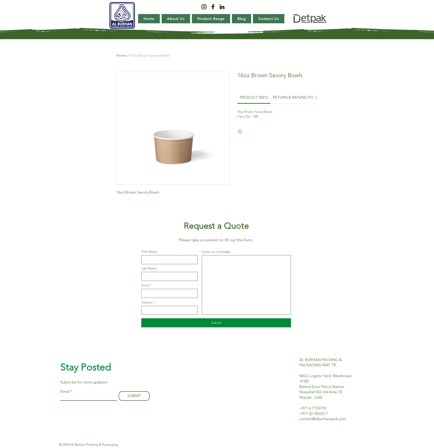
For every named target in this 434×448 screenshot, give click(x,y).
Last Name (149, 268)
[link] (254, 97)
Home (121, 55)
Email (145, 285)
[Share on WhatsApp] (240, 131)
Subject (147, 302)
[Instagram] (203, 6)
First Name (149, 251)
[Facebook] (213, 6)
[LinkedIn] (222, 6)
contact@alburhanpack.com (322, 419)
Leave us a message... (217, 251)
